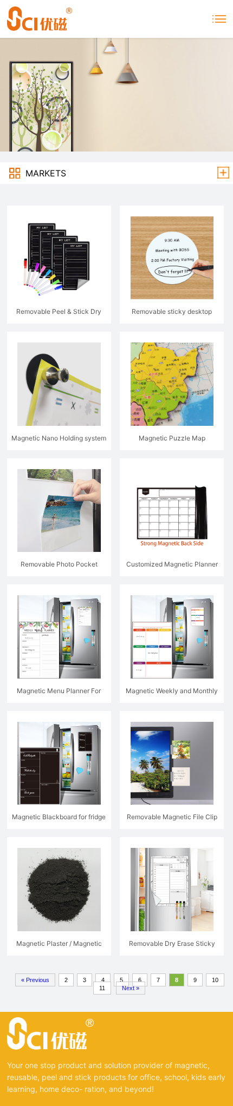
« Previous (35, 980)
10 (215, 980)
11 (102, 988)
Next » (130, 988)
